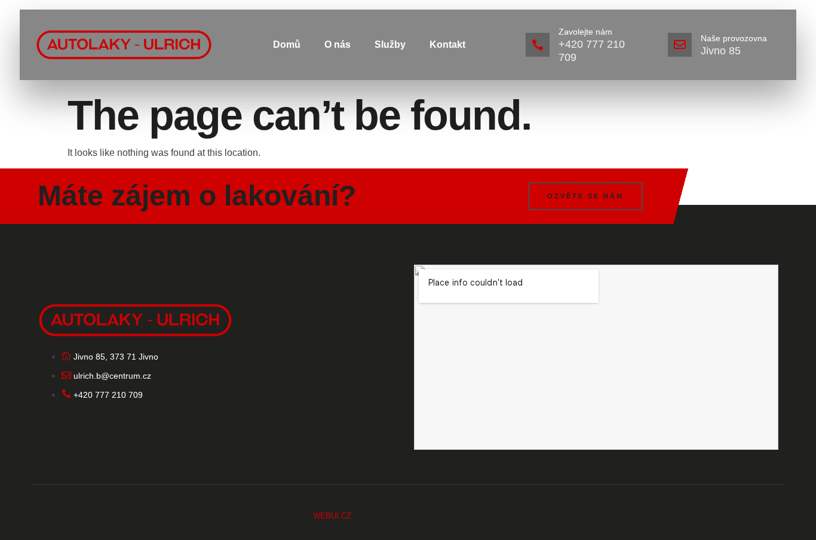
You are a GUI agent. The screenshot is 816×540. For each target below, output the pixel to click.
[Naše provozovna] (680, 45)
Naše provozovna (734, 38)
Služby (390, 44)
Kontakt (447, 44)
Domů (286, 44)
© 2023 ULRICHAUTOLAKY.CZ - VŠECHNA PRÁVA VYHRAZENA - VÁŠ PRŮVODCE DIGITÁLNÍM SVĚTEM (408, 512)
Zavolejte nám (585, 31)
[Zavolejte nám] (538, 45)
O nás (337, 44)
